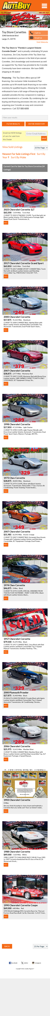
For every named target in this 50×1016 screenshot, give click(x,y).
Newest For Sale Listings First (18, 153)
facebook (14, 963)
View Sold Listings (12, 146)
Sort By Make (18, 157)
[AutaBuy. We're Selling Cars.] (17, 6)
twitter (26, 963)
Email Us (38, 38)
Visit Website (42, 42)
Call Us (38, 33)
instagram (38, 963)
